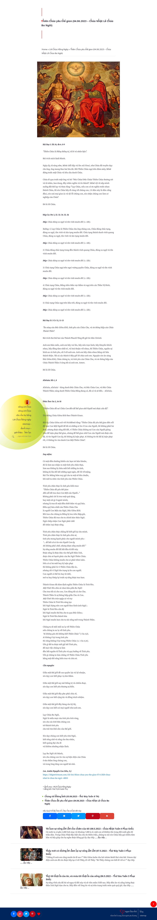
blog (141, 912)
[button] (153, 904)
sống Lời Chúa (24, 407)
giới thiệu (18, 432)
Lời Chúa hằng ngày (22, 419)
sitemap (27, 424)
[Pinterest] (93, 816)
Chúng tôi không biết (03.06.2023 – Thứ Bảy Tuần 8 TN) (72, 796)
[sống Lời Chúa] (21, 402)
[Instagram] (20, 914)
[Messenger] (64, 816)
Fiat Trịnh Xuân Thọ (60, 789)
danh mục (26, 428)
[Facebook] (50, 816)
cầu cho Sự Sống (23, 415)
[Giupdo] (39, 914)
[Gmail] (107, 816)
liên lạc (27, 432)
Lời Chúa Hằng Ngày (63, 787)
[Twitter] (78, 816)
